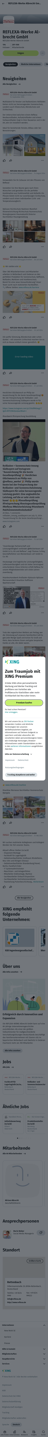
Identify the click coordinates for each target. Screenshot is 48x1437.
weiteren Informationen (21, 746)
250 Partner (29, 721)
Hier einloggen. (11, 712)
